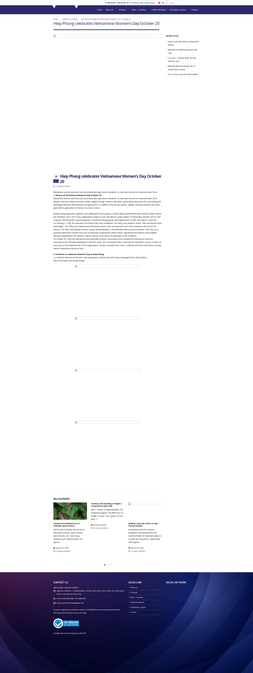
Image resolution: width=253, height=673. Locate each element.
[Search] (196, 3)
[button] (105, 565)
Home (99, 9)
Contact (194, 9)
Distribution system (177, 9)
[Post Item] (70, 511)
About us (109, 9)
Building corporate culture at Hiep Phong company (143, 524)
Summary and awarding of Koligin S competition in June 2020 (106, 504)
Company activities (63, 186)
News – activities (139, 9)
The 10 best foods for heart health (183, 74)
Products (122, 9)
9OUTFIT (83, 633)
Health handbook (158, 9)
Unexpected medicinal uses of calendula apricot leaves (66, 524)
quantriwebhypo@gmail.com (73, 603)
